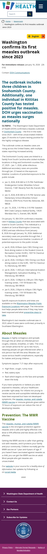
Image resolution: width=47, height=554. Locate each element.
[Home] (19, 5)
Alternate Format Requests (25, 547)
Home (8, 21)
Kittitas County (15, 221)
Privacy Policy (7, 547)
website (9, 466)
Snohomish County (12, 131)
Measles (5, 338)
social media (10, 472)
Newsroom (18, 21)
